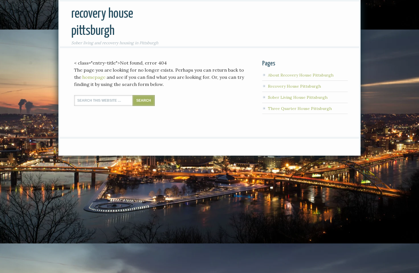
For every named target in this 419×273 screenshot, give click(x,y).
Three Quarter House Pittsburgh (300, 108)
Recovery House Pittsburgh (294, 86)
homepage (93, 77)
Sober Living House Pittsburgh (298, 97)
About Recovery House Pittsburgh (300, 75)
